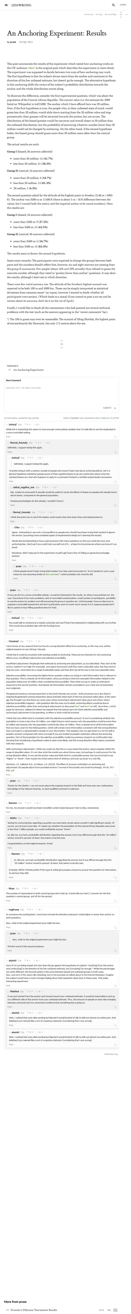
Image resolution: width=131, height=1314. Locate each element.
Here (31, 68)
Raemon (13, 803)
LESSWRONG (21, 5)
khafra (13, 818)
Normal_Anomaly (18, 443)
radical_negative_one (23, 487)
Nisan (11, 889)
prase (13, 42)
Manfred (14, 991)
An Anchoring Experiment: (56, 33)
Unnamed (14, 641)
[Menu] (6, 5)
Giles (17, 527)
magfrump (14, 910)
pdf (12, 770)
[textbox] (61, 391)
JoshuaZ (13, 425)
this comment (52, 574)
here (77, 706)
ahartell (12, 961)
